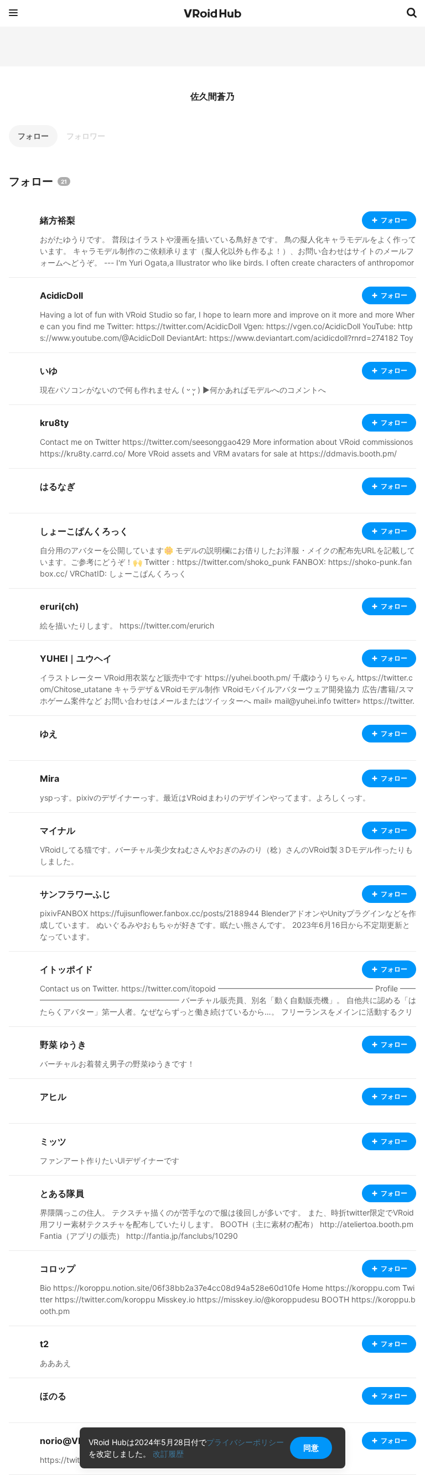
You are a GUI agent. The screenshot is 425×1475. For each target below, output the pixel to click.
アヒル (53, 1096)
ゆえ (49, 733)
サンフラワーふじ (75, 894)
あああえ (55, 1363)
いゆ (49, 370)
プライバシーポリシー (245, 1442)
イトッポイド (66, 969)
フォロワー (85, 136)
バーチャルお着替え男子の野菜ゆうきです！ (117, 1063)
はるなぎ (57, 486)
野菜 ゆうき (63, 1044)
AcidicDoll (61, 295)
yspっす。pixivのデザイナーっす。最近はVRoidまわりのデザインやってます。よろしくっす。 (205, 797)
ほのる (53, 1395)
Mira (49, 778)
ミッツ (53, 1141)
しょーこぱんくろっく (84, 531)
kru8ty (54, 422)
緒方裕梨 (57, 220)
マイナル (57, 830)
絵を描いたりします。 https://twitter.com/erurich (127, 625)
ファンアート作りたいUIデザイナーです (109, 1160)
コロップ (57, 1268)
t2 (44, 1343)
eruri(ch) (59, 606)
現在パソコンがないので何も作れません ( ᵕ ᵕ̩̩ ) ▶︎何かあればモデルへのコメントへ (183, 389)
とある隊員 (62, 1193)
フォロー (33, 136)
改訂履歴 (168, 1453)
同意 (311, 1447)
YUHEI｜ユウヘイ (76, 658)
